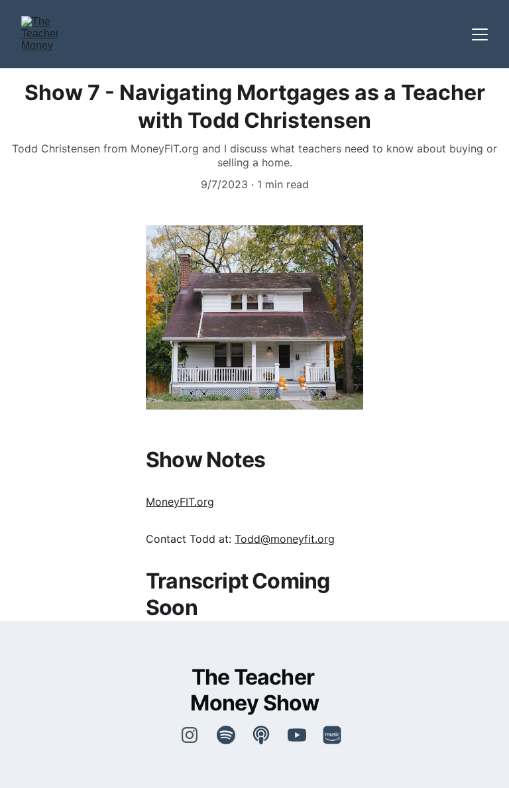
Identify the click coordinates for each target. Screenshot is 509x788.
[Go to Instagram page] (190, 735)
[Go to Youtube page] (303, 735)
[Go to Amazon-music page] (332, 735)
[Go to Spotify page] (233, 735)
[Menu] (480, 34)
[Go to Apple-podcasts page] (268, 735)
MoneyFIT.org (180, 501)
